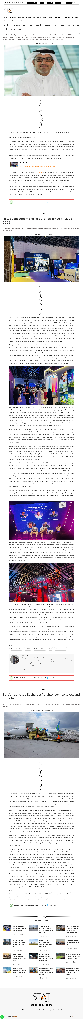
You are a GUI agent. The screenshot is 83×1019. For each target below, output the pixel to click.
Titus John (25, 655)
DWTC (50, 648)
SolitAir (12, 893)
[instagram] (43, 1005)
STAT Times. (16, 1017)
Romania (62, 893)
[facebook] (62, 2)
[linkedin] (40, 1005)
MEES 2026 (28, 648)
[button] (41, 33)
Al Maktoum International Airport (57, 897)
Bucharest (20, 893)
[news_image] (7, 928)
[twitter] (64, 2)
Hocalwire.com (75, 1017)
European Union (21, 897)
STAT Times (42, 935)
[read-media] (14, 166)
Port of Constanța (42, 897)
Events (41, 2)
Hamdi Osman (32, 897)
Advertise (24, 1010)
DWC (55, 893)
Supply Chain (20, 21)
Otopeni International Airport (31, 893)
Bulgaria (13, 897)
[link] (40, 128)
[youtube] (47, 1005)
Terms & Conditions (58, 1010)
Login (69, 3)
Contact (39, 1010)
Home (5, 17)
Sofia (68, 893)
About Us (17, 1010)
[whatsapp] (40, 110)
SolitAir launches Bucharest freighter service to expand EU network (41, 696)
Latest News (12, 21)
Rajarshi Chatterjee (70, 961)
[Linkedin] (40, 115)
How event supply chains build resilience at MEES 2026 (37, 166)
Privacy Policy (47, 1010)
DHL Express (38, 172)
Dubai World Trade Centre (39, 648)
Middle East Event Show (16, 648)
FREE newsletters (32, 2)
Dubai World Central (46, 893)
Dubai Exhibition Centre (60, 648)
